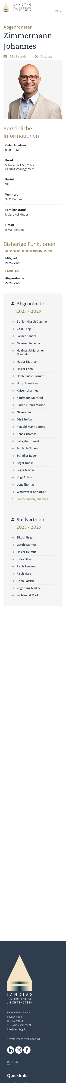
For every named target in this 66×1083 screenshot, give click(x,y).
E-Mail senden (19, 56)
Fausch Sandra (26, 336)
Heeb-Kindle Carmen (30, 376)
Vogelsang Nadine (29, 588)
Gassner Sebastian (29, 343)
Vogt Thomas (25, 484)
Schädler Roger (27, 456)
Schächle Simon (27, 448)
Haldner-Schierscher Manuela (30, 352)
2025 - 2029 (28, 311)
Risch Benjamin (27, 566)
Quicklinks (18, 1075)
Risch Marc (24, 574)
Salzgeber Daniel (28, 441)
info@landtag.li (16, 1029)
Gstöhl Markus (26, 545)
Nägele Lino (25, 412)
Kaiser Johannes (27, 390)
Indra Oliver (25, 559)
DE (8, 1061)
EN (16, 1061)
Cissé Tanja (24, 329)
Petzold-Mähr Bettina (31, 427)
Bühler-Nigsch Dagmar (32, 321)
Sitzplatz (46, 56)
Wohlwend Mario (28, 595)
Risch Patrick (25, 581)
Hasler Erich (25, 369)
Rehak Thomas (26, 434)
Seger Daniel (25, 463)
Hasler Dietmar (27, 362)
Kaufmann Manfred (30, 398)
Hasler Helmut (26, 552)
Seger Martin (25, 470)
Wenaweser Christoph (31, 492)
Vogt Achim (24, 477)
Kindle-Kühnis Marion (31, 405)
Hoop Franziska (27, 383)
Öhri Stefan (24, 419)
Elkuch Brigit (25, 537)
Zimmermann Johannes (32, 499)
